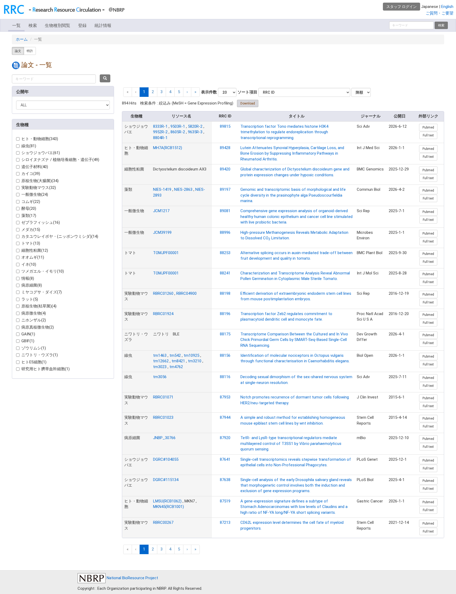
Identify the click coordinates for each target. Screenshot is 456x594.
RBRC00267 (163, 522)
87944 (225, 417)
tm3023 (160, 366)
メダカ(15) (30, 229)
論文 (18, 51)
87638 (225, 479)
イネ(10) (28, 264)
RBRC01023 (163, 417)
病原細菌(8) (31, 285)
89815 (225, 126)
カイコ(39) (30, 173)
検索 (32, 25)
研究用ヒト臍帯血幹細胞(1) (45, 369)
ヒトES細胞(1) (33, 362)
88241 (225, 273)
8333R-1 (160, 126)
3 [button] (161, 91)
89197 (225, 189)
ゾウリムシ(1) (33, 348)
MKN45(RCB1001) (168, 506)
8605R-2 (177, 132)
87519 (225, 501)
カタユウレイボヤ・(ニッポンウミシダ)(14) (59, 236)
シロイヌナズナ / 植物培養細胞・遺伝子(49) (60, 159)
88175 (225, 334)
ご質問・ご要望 (439, 13)
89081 (225, 210)
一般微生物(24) (34, 194)
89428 (225, 147)
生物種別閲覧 (57, 25)
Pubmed (428, 127)
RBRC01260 (163, 293)
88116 (225, 376)
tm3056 (160, 376)
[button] (187, 92)
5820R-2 (195, 126)
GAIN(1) (28, 334)
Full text (428, 135)
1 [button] (144, 91)
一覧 (16, 25)
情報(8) (27, 278)
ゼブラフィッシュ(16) (40, 222)
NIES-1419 (162, 189)
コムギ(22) (30, 201)
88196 (225, 313)
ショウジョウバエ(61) (40, 152)
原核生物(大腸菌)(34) (40, 180)
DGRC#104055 (165, 459)
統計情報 (102, 25)
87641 (225, 459)
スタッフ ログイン (401, 6)
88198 (225, 293)
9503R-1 (177, 126)
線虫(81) (28, 146)
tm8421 (178, 361)
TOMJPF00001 (166, 252)
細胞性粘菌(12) (34, 250)
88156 (225, 355)
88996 (225, 232)
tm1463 (160, 355)
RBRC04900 (186, 293)
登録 (82, 25)
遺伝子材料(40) (34, 166)
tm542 (175, 355)
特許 (30, 51)
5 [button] (179, 91)
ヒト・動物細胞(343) (39, 138)
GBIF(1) (27, 341)
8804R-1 (160, 137)
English (447, 6)
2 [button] (153, 91)
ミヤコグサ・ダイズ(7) (41, 292)
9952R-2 (160, 132)
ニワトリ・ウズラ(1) (39, 355)
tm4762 (176, 366)
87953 (225, 397)
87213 (225, 522)
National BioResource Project (132, 578)
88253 (225, 252)
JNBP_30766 (164, 437)
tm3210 (194, 361)
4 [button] (170, 91)
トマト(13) (30, 243)
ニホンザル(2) (33, 320)
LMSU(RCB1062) (167, 501)
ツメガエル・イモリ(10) (42, 271)
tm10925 (191, 355)
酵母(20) (28, 208)
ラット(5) (29, 299)
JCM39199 (162, 232)
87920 (225, 437)
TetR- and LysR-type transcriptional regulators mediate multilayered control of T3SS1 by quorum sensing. (290, 443)
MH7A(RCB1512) (167, 147)
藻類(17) (28, 215)
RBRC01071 (163, 397)
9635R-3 (195, 132)
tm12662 (161, 361)
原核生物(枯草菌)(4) (38, 306)
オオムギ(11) (32, 257)
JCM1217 (161, 210)
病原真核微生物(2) (37, 327)
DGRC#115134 (165, 479)
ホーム (22, 39)
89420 (225, 169)
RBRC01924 (163, 313)
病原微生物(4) (33, 313)
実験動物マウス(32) (38, 187)
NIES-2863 (183, 189)
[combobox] (54, 78)
